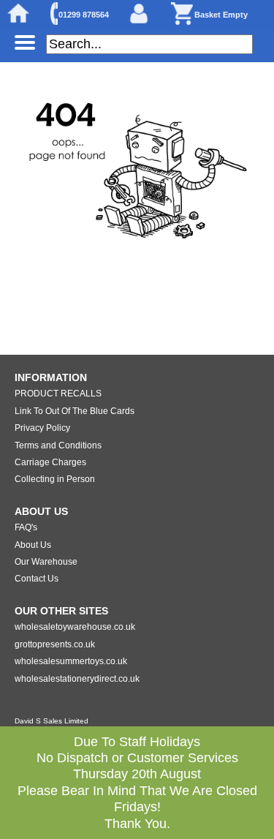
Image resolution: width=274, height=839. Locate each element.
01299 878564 (83, 14)
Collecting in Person (55, 479)
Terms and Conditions (58, 445)
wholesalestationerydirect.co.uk (77, 679)
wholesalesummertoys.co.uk (71, 661)
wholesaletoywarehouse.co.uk (75, 627)
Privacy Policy (42, 428)
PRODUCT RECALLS (58, 393)
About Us (33, 545)
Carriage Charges (50, 462)
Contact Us (36, 578)
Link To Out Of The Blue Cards (74, 411)
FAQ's (26, 527)
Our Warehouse (46, 562)
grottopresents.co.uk (55, 644)
